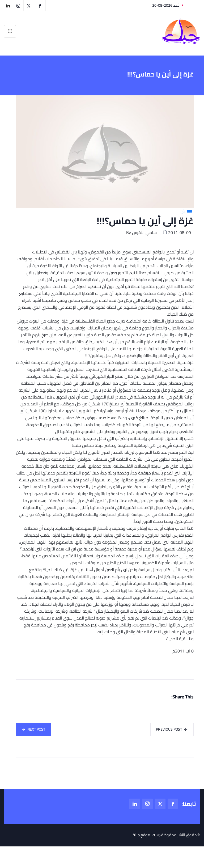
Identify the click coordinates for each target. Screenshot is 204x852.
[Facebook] (173, 804)
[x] (160, 804)
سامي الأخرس (144, 232)
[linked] (134, 804)
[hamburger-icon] (10, 31)
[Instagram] (147, 804)
